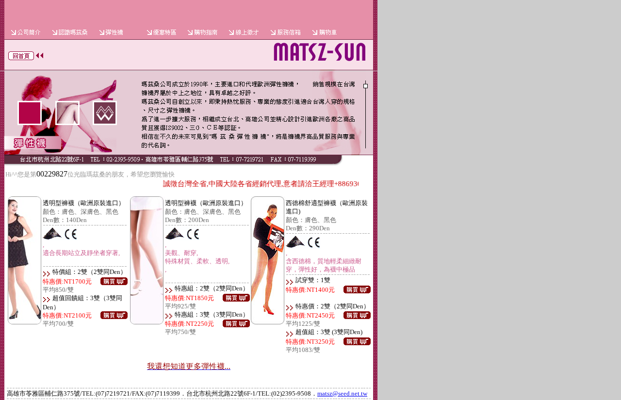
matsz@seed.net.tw (342, 393)
